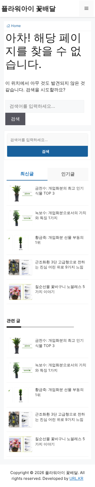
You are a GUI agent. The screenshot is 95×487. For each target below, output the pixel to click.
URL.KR (76, 478)
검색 (45, 151)
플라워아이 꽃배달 (28, 8)
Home (15, 26)
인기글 (68, 174)
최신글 (27, 173)
